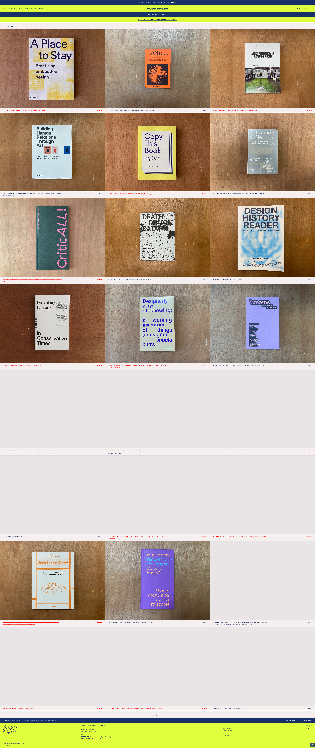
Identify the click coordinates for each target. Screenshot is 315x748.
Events (21, 8)
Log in (298, 8)
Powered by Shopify (8, 745)
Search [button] (304, 8)
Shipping (225, 733)
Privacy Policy (227, 730)
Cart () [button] (310, 8)
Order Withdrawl (228, 735)
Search (225, 725)
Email (307, 728)
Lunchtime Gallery (30, 8)
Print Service (13, 8)
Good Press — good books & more (15, 743)
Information (227, 728)
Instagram (309, 725)
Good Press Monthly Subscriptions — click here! (157, 20)
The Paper (40, 8)
